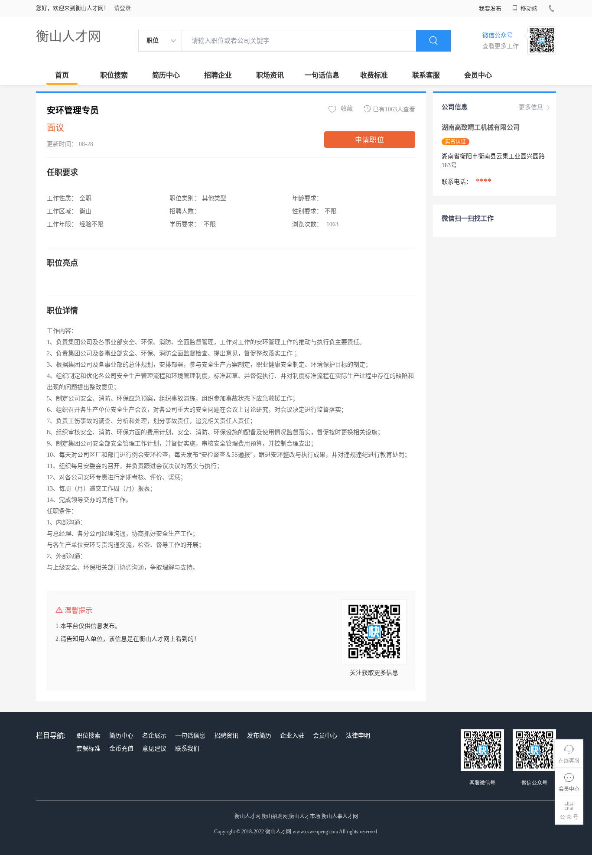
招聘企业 (218, 75)
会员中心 (478, 75)
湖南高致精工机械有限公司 (481, 127)
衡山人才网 (68, 36)
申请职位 (369, 139)
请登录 (122, 8)
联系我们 (187, 748)
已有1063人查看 (394, 109)
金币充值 (121, 748)
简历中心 (166, 75)
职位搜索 (114, 75)
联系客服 (426, 75)
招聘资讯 (226, 735)
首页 (62, 75)
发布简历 (259, 735)
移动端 (528, 8)
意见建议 (154, 748)
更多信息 (531, 107)
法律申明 (358, 735)
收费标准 (374, 75)
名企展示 (154, 735)
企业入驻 (292, 735)
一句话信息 (322, 75)
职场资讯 (270, 75)
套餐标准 (88, 748)
